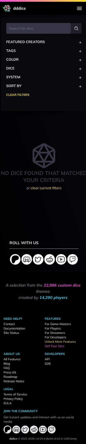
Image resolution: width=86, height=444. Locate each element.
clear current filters (46, 188)
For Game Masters (58, 324)
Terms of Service (15, 394)
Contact (9, 324)
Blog (7, 364)
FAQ (7, 368)
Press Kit (10, 372)
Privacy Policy (13, 399)
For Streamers (55, 333)
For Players (53, 328)
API (47, 359)
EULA (7, 403)
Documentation (14, 328)
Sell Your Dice (54, 346)
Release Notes (14, 381)
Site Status (11, 333)
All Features (12, 359)
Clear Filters (17, 95)
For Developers (55, 337)
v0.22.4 (40, 438)
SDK (48, 364)
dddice (13, 438)
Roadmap (10, 377)
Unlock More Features (60, 342)
